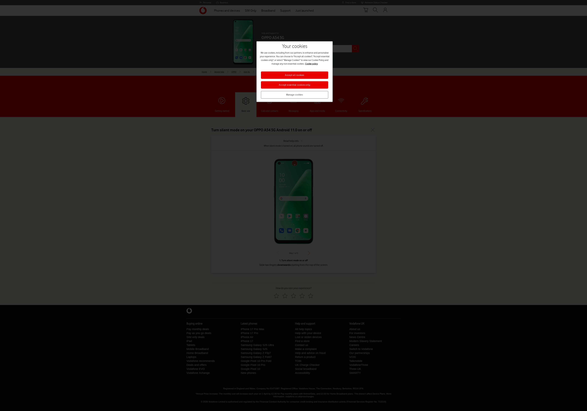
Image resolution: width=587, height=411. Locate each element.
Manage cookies (294, 94)
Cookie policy (311, 63)
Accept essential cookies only (294, 85)
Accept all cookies (294, 75)
